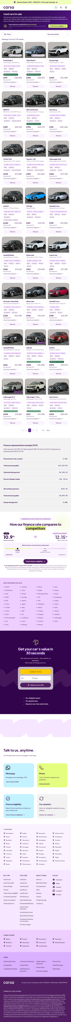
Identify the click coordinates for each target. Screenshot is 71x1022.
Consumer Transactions (27, 961)
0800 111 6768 (45, 1007)
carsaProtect (24, 893)
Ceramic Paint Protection (24, 908)
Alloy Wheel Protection (27, 916)
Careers (38, 896)
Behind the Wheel (41, 883)
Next (48, 430)
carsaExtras (23, 890)
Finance (6, 890)
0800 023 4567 (57, 1003)
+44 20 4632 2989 (12, 782)
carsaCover (23, 883)
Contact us (39, 903)
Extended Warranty (26, 900)
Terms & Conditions (42, 971)
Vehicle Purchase (58, 965)
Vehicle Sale (56, 969)
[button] (65, 7)
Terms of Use (56, 961)
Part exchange (8, 886)
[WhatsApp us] (56, 7)
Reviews (38, 893)
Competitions (8, 965)
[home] (9, 982)
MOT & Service (24, 896)
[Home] (9, 7)
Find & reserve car (9, 903)
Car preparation (41, 886)
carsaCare (23, 879)
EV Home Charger (25, 924)
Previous (24, 430)
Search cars (7, 879)
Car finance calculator (10, 896)
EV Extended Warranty (26, 903)
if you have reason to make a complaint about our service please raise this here (36, 999)
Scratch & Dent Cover (26, 912)
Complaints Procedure (10, 969)
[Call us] (61, 7)
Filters (9, 34)
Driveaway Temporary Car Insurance (26, 920)
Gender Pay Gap (41, 900)
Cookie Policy (24, 965)
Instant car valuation (9, 900)
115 (43, 430)
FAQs (37, 890)
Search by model (9, 883)
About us (39, 879)
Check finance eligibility (58, 26)
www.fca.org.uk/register (16, 1007)
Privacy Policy (40, 967)
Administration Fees (10, 961)
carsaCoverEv (24, 886)
